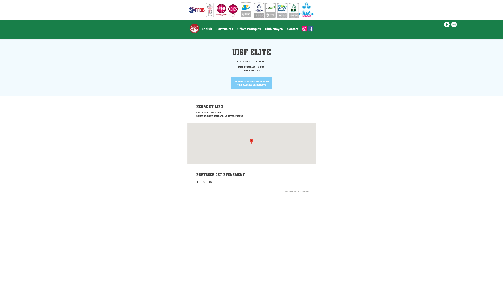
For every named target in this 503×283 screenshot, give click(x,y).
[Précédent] (14, 29)
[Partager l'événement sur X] (204, 182)
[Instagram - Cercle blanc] (454, 24)
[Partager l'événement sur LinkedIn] (210, 182)
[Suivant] (488, 29)
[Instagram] (304, 28)
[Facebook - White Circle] (447, 24)
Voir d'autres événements (251, 85)
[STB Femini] (251, 33)
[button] (224, 28)
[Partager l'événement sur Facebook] (197, 182)
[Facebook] (310, 28)
